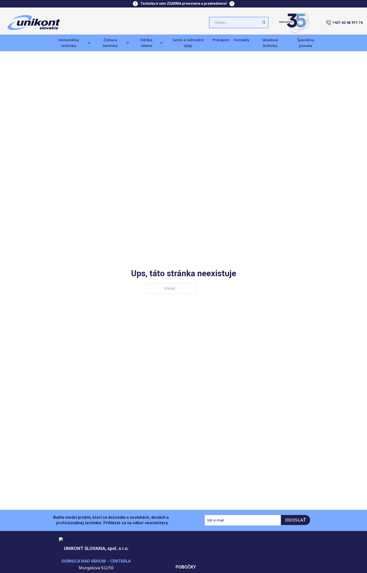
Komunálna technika (69, 43)
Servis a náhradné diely (188, 43)
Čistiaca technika (110, 43)
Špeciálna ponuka (305, 43)
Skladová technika (270, 43)
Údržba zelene (146, 43)
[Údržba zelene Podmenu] (161, 42)
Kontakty (241, 40)
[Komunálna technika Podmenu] (89, 42)
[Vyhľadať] (261, 22)
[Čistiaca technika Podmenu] (127, 42)
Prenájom (221, 40)
